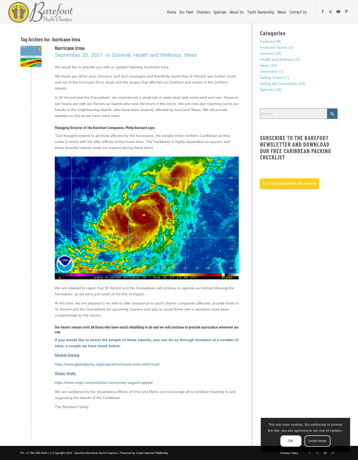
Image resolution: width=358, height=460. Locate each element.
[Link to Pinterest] (347, 11)
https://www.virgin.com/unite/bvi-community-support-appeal (104, 382)
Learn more (317, 441)
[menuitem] (171, 11)
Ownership (269, 71)
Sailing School (271, 77)
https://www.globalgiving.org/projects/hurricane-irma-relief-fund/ (107, 364)
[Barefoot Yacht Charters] (42, 11)
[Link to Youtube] (339, 11)
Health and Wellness (157, 55)
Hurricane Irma (69, 48)
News (190, 55)
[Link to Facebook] (323, 11)
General (121, 55)
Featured (267, 41)
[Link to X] (331, 11)
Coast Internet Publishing (152, 453)
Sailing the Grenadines (279, 83)
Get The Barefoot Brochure (289, 183)
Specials (267, 89)
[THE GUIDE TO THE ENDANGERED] (31, 56)
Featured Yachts (273, 47)
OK (290, 441)
